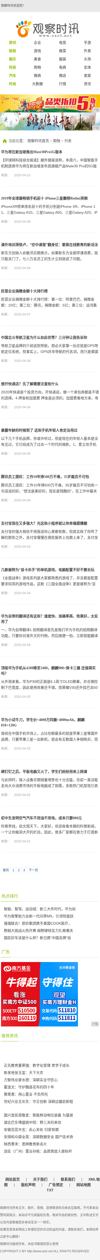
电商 (62, 67)
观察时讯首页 (38, 141)
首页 (6, 870)
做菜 (62, 51)
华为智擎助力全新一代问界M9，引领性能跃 (39, 916)
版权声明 (28, 1185)
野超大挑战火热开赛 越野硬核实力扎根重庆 (38, 931)
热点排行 (10, 896)
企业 (37, 42)
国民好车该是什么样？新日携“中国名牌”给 (37, 938)
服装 (62, 59)
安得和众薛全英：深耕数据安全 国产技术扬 (38, 1137)
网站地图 (83, 1185)
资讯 (87, 84)
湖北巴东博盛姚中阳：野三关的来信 (32, 1122)
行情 (62, 84)
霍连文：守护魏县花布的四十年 (29, 1087)
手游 (87, 42)
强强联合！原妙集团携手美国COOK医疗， (38, 923)
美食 (37, 59)
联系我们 (68, 1179)
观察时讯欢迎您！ (13, 5)
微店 (62, 75)
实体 (87, 67)
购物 (37, 67)
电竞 (62, 42)
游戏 (37, 51)
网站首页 (12, 1179)
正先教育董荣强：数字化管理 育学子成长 (36, 1065)
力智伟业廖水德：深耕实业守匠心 (31, 1080)
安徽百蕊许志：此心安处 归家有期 (31, 1130)
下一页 (33, 870)
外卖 (87, 51)
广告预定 (56, 1185)
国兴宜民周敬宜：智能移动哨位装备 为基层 (38, 1115)
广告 (6, 952)
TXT (50, 1190)
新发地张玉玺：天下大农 (23, 1073)
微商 (37, 75)
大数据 (37, 84)
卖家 (87, 75)
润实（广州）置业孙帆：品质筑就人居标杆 (38, 1151)
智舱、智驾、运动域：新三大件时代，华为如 (40, 909)
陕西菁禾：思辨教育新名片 (25, 1144)
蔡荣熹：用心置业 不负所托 (26, 1094)
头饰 (87, 59)
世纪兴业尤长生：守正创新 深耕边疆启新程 (38, 1101)
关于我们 (40, 1179)
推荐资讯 (10, 1036)
